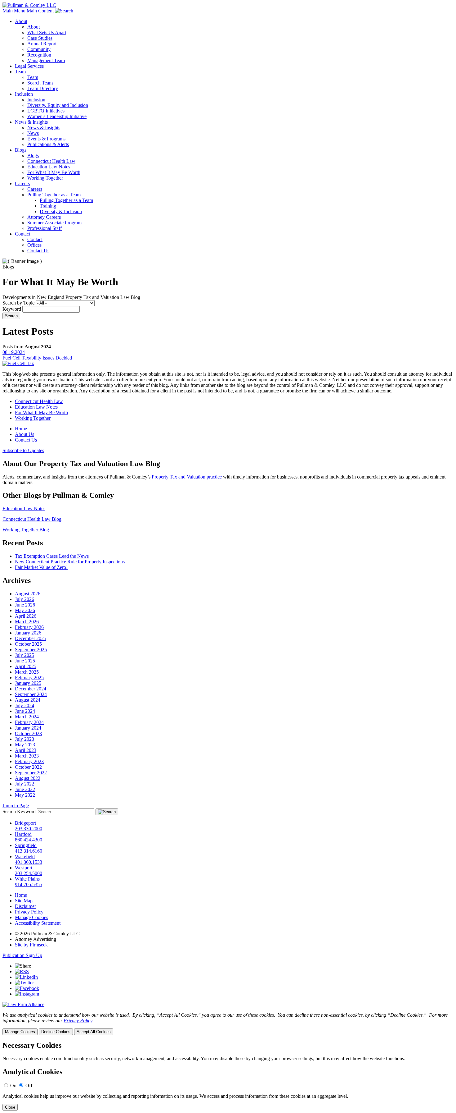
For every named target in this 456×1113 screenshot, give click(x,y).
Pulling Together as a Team (54, 194)
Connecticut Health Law (51, 161)
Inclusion (24, 94)
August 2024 (27, 700)
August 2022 (27, 778)
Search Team (40, 82)
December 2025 (30, 638)
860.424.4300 (28, 839)
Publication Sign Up (22, 955)
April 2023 (25, 750)
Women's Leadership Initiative (57, 116)
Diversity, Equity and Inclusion (57, 105)
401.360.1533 (28, 862)
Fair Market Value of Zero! (41, 567)
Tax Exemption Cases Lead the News (52, 556)
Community (39, 49)
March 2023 (27, 755)
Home (21, 428)
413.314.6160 (28, 851)
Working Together (45, 178)
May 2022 (25, 795)
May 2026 (25, 610)
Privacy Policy (29, 911)
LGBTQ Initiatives (46, 110)
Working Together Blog (25, 529)
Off (28, 1085)
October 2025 (28, 644)
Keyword (11, 309)
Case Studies (39, 38)
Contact (22, 233)
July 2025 (24, 655)
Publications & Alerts (48, 144)
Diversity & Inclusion (61, 211)
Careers (22, 183)
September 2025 (31, 649)
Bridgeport (25, 823)
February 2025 (29, 677)
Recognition (39, 54)
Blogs (20, 150)
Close (10, 1107)
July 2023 (24, 739)
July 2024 (24, 705)
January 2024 (28, 728)
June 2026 (25, 604)
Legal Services (29, 66)
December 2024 (30, 688)
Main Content (40, 10)
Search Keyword (19, 811)
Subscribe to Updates (23, 450)
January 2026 (28, 632)
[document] (228, 1076)
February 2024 (29, 722)
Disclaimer (25, 906)
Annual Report (41, 43)
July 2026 (24, 599)
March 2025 (27, 672)
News (33, 133)
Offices (34, 245)
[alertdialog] (228, 1076)
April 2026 (25, 616)
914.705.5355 (28, 884)
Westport (23, 867)
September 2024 (31, 694)
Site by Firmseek (31, 944)
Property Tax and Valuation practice (187, 476)
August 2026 (27, 593)
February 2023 (29, 761)
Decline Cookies (55, 1031)
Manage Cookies (31, 917)
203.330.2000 (28, 828)
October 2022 (28, 767)
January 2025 (28, 683)
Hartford (23, 834)
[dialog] (228, 1023)
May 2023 (25, 744)
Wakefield (25, 856)
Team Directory (42, 88)
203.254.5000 (28, 873)
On (13, 1085)
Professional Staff (44, 228)
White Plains (27, 879)
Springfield (26, 845)
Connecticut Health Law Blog (31, 519)
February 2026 (29, 627)
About (21, 21)
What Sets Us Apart (46, 32)
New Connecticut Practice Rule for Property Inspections (70, 561)
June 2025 (25, 660)
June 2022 (25, 789)
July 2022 (24, 783)
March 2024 (27, 716)
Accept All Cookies (94, 1031)
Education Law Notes (50, 166)
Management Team (46, 60)
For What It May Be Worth (53, 172)
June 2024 (25, 711)
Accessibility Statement (37, 923)
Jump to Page (15, 805)
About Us (24, 434)
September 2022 (31, 772)
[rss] (22, 971)
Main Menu (13, 10)
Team (20, 71)
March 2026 (27, 621)
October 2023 (28, 733)
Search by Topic (18, 302)
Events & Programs (46, 138)
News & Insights (31, 122)
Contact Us (38, 250)
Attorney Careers (44, 217)
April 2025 (25, 666)
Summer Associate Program (54, 222)
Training (48, 205)
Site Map (24, 900)
